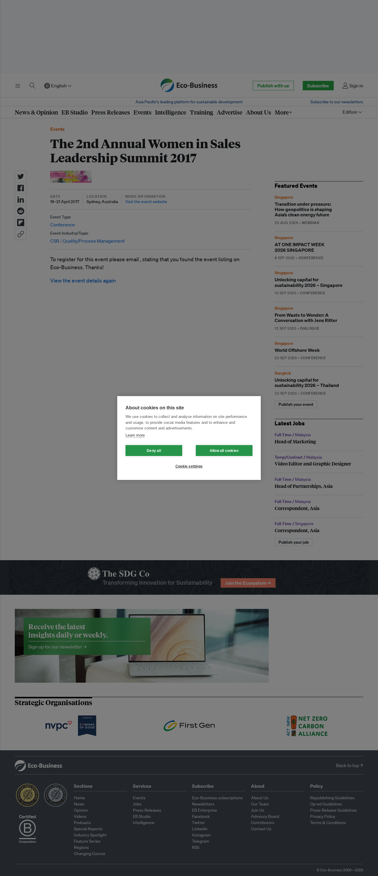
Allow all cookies (224, 451)
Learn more (135, 435)
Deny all (154, 451)
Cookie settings (189, 466)
